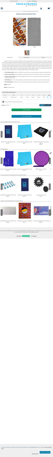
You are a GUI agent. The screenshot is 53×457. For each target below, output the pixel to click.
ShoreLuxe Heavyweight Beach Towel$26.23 (24, 142)
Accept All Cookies (45, 452)
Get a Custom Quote (26, 116)
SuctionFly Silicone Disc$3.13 (41, 195)
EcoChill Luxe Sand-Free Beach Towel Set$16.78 (8, 169)
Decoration (26, 57)
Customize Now (26, 109)
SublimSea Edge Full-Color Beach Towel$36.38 (8, 221)
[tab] (10, 57)
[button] (14, 1)
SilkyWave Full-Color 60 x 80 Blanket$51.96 (24, 221)
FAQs (43, 57)
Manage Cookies (35, 453)
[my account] (41, 8)
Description (10, 57)
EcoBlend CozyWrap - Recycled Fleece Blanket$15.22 (41, 143)
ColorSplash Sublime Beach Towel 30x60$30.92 (41, 221)
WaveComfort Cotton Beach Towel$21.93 (8, 142)
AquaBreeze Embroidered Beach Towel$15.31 (8, 195)
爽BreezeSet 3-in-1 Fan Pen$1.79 (41, 169)
